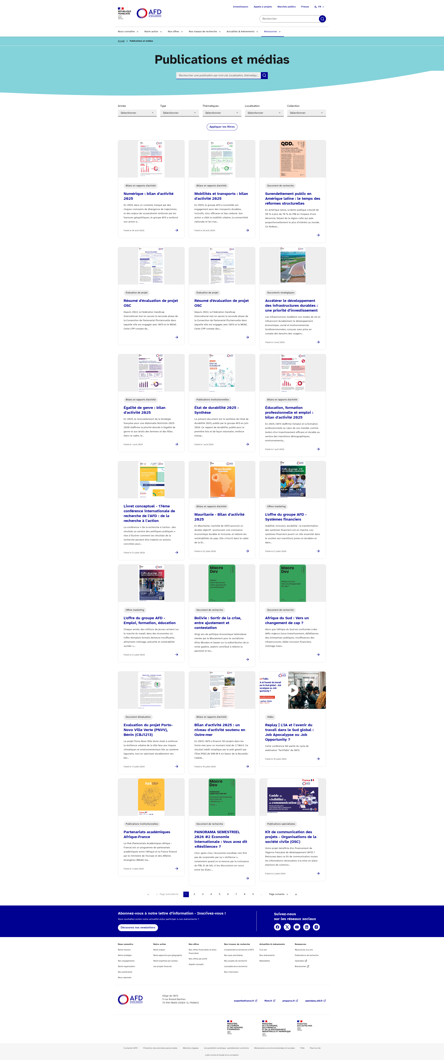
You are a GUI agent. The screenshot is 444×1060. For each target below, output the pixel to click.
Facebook (277, 927)
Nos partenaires (125, 972)
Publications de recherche (306, 955)
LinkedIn (306, 927)
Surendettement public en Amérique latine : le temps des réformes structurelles (292, 199)
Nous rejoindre (124, 977)
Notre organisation (126, 966)
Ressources (270, 31)
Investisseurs (240, 7)
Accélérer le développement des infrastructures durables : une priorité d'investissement (291, 306)
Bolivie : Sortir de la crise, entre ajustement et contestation (217, 623)
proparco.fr (289, 1001)
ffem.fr (268, 1001)
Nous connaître (126, 31)
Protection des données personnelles (160, 1048)
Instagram (316, 927)
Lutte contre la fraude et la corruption (222, 1055)
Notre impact (159, 950)
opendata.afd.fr (314, 1001)
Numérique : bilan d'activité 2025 (148, 196)
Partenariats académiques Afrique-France (147, 834)
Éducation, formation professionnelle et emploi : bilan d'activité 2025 (289, 413)
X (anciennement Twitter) (287, 927)
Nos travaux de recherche (203, 31)
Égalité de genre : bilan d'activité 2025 (144, 410)
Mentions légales (191, 1048)
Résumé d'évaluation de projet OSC (151, 303)
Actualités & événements (240, 31)
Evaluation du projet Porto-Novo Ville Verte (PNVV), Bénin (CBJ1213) (148, 730)
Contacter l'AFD (130, 1048)
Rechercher (322, 18)
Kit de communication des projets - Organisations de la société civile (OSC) (290, 837)
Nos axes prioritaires (233, 955)
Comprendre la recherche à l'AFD (239, 950)
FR (319, 7)
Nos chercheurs (231, 972)
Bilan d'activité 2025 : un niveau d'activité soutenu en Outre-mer (219, 730)
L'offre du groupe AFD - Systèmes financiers (286, 517)
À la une (263, 950)
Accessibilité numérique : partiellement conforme (226, 1048)
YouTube (296, 927)
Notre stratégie (124, 955)
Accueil (121, 41)
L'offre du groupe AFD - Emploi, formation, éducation (150, 620)
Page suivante (276, 894)
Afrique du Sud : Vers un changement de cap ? (287, 620)
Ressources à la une (304, 950)
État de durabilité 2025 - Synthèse (216, 410)
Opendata (299, 961)
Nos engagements (126, 961)
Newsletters (264, 961)
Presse (305, 7)
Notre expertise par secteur (165, 961)
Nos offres (173, 31)
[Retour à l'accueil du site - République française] (157, 13)
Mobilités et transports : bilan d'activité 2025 (221, 196)
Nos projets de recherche (235, 961)
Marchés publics (287, 7)
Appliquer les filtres (222, 126)
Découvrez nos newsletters (138, 927)
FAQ (302, 1048)
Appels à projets (263, 7)
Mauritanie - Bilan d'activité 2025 (219, 517)
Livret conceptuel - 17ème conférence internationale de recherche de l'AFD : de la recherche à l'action (149, 513)
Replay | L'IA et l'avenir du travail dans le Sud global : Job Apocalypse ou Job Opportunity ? (289, 732)
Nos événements (267, 955)
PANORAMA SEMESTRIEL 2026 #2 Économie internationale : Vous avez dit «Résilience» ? (220, 839)
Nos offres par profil (198, 959)
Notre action (151, 31)
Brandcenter (300, 966)
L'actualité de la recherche (235, 966)
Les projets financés (162, 966)
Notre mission (124, 950)
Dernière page (296, 894)
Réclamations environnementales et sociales (274, 1048)
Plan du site (315, 1048)
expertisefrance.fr (244, 1001)
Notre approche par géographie (167, 955)
